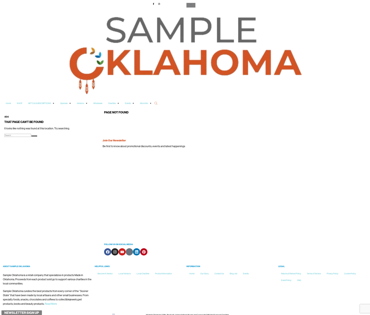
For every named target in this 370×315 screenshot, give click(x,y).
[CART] (190, 5)
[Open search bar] (156, 103)
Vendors (80, 103)
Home (8, 103)
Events (128, 103)
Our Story (204, 273)
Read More (51, 303)
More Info (144, 103)
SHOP (19, 103)
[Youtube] (122, 251)
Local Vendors (125, 273)
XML (299, 280)
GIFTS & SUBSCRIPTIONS (39, 103)
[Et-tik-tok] (129, 251)
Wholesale (97, 103)
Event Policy (286, 280)
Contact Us (219, 273)
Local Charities (143, 273)
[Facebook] (107, 251)
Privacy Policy (332, 273)
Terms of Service (314, 273)
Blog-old (233, 273)
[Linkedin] (136, 251)
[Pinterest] (143, 251)
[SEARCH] (34, 136)
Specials (64, 103)
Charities (112, 103)
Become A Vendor (105, 273)
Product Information (163, 273)
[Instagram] (115, 251)
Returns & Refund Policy (291, 273)
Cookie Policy (350, 273)
